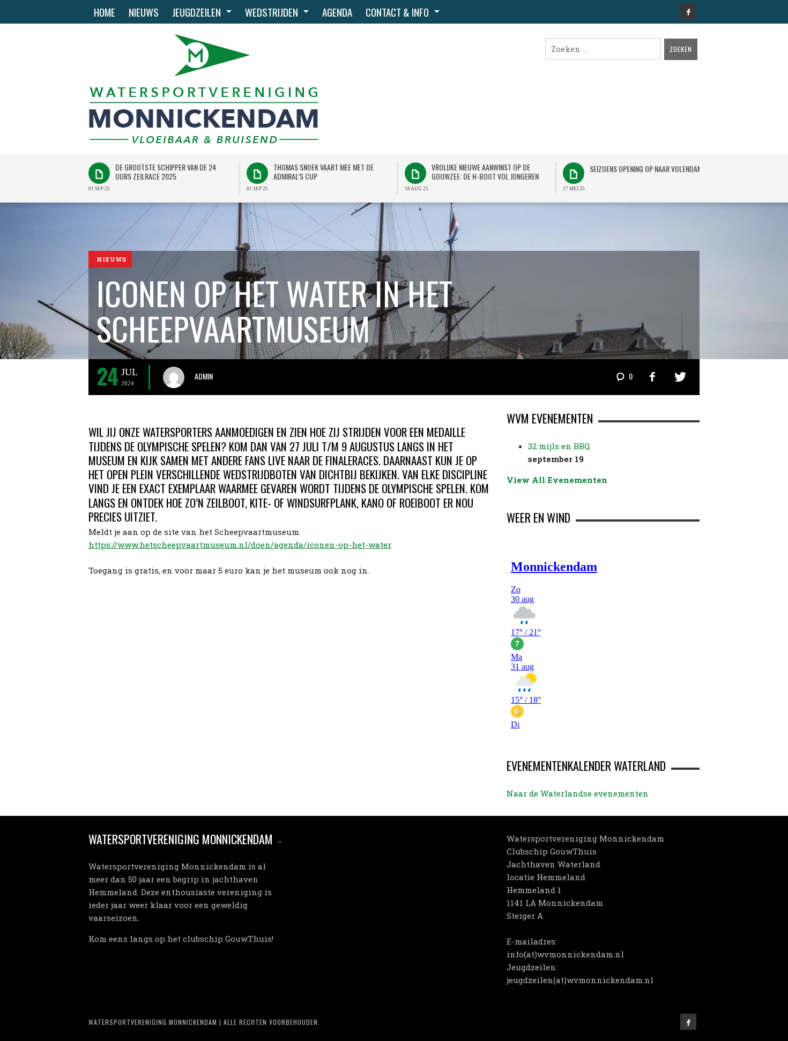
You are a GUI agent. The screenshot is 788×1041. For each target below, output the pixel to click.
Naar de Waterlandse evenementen (578, 793)
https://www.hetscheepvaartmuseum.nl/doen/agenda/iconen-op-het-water (239, 544)
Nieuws (111, 259)
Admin (204, 376)
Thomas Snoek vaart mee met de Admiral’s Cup (323, 171)
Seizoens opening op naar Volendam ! (647, 168)
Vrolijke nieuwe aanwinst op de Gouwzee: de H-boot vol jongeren (485, 171)
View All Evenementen (557, 479)
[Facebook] (688, 11)
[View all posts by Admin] (177, 377)
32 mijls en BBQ (559, 446)
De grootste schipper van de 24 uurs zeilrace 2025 (165, 171)
